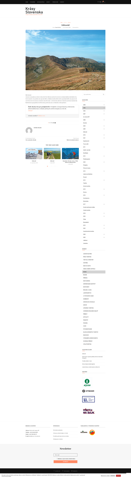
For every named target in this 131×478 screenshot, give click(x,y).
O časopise (32, 2)
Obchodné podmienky (57, 430)
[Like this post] (49, 122)
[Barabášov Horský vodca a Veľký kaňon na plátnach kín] (70, 153)
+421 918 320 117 (33, 434)
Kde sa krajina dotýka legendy (88, 364)
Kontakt (62, 2)
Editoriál (34, 161)
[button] (27, 157)
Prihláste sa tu (41, 115)
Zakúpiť (30, 110)
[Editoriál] (34, 153)
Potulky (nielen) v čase (87, 361)
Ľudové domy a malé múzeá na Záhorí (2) (91, 367)
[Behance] (100, 3)
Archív (48, 2)
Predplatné (55, 2)
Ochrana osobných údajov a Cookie (60, 433)
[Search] (104, 2)
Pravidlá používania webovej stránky (61, 436)
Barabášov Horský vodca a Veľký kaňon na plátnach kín (70, 161)
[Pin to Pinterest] (53, 122)
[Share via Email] (55, 122)
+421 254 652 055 (34, 432)
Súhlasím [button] (118, 475)
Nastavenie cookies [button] (105, 475)
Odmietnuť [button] (113, 475)
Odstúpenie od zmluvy (58, 439)
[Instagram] (99, 3)
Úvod (27, 2)
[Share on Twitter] (52, 122)
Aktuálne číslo (40, 2)
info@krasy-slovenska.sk (34, 436)
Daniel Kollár (58, 27)
